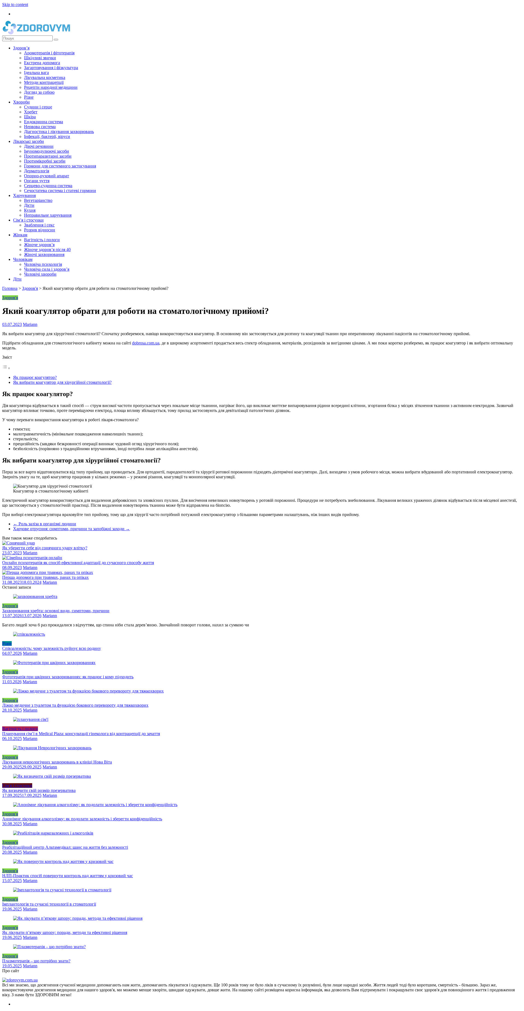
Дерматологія (36, 171)
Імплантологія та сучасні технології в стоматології (49, 904)
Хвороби (21, 102)
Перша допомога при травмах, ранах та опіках (45, 577)
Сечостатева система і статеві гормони (60, 190)
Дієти (29, 205)
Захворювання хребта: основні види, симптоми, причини (55, 610)
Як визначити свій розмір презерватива (39, 790)
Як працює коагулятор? (35, 377)
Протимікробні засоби (45, 161)
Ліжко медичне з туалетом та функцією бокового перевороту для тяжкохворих (75, 705)
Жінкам (20, 234)
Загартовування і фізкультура (51, 67)
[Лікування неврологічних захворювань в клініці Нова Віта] (52, 747)
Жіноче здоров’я (39, 244)
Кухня (29, 210)
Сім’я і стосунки (28, 220)
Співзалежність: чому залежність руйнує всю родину (51, 648)
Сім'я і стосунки (17, 785)
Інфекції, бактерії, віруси (47, 136)
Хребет (30, 112)
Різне (29, 97)
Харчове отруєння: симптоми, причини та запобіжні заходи (71, 528)
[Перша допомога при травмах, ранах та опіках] (47, 572)
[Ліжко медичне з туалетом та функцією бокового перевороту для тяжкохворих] (88, 691)
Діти (17, 279)
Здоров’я (21, 48)
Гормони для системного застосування (60, 166)
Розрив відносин (39, 230)
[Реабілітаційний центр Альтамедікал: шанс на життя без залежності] (53, 833)
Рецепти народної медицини (51, 87)
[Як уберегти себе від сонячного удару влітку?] (18, 543)
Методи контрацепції (44, 82)
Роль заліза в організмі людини (44, 523)
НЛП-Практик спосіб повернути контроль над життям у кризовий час (67, 875)
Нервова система (40, 126)
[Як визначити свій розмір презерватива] (52, 776)
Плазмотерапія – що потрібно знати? (36, 961)
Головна (9, 288)
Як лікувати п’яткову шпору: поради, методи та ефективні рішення (64, 932)
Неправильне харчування (48, 215)
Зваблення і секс (39, 225)
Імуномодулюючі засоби (46, 151)
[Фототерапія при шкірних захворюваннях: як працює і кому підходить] (54, 662)
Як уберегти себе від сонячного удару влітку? (44, 548)
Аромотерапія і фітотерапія (49, 53)
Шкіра (30, 116)
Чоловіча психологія (43, 264)
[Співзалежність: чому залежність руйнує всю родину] (29, 634)
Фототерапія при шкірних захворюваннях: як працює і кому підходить (67, 676)
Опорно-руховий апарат (46, 175)
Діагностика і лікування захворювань (59, 131)
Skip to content (15, 4)
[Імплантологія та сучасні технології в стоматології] (62, 890)
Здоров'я (30, 288)
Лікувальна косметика (44, 77)
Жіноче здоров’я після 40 (47, 249)
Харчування (24, 195)
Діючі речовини (38, 146)
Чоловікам (22, 259)
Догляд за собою (39, 92)
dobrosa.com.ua (145, 343)
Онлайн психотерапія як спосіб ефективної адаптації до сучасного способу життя (78, 562)
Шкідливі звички (40, 57)
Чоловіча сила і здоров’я (46, 269)
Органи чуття (36, 180)
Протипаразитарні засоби (48, 156)
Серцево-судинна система (48, 185)
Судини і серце (38, 107)
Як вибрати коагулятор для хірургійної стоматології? (62, 382)
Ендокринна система (43, 121)
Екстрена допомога (42, 62)
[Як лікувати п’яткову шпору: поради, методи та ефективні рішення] (77, 918)
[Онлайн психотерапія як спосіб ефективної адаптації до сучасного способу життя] (32, 557)
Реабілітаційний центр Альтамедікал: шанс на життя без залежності (65, 847)
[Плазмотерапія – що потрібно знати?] (49, 946)
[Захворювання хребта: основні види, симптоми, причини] (35, 596)
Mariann (30, 324)
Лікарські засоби (28, 141)
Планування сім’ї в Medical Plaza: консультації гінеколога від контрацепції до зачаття (81, 733)
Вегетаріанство (38, 200)
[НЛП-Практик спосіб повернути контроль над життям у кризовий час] (63, 861)
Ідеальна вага (36, 72)
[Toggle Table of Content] (6, 368)
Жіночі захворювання (44, 254)
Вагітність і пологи (42, 239)
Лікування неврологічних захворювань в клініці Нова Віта (57, 762)
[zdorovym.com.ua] (20, 980)
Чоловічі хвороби (40, 274)
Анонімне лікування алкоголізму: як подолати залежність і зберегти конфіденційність (82, 819)
